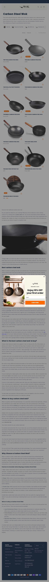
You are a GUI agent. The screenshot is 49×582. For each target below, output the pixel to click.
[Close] (44, 276)
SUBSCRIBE (35, 303)
